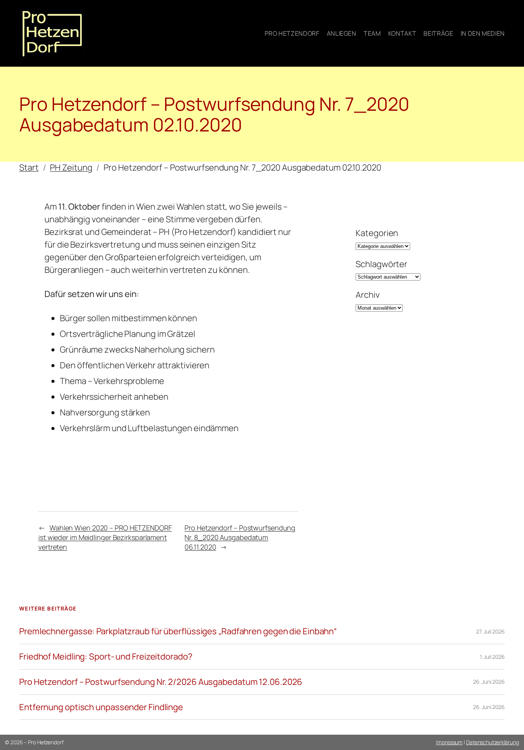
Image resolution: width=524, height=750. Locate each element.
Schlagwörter (381, 264)
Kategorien (377, 233)
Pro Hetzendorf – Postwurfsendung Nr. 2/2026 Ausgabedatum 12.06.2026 (160, 682)
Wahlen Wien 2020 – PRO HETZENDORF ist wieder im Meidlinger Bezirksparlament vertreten (105, 537)
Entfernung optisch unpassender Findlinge (101, 707)
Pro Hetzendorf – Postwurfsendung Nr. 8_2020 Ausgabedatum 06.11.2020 (240, 537)
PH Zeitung (71, 167)
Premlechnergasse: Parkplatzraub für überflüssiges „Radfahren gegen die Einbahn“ (178, 631)
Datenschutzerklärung (492, 742)
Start (29, 167)
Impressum (449, 742)
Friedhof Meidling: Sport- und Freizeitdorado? (106, 656)
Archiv (367, 294)
